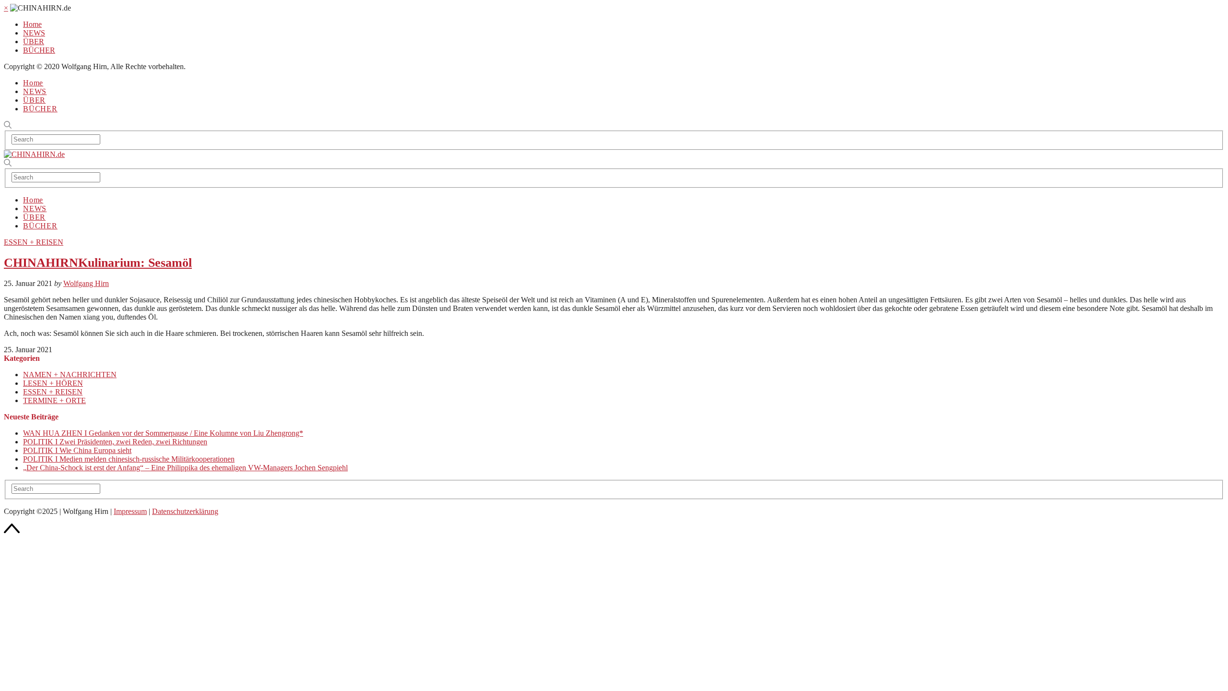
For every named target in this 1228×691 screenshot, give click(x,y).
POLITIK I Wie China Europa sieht (77, 450)
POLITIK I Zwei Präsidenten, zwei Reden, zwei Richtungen (115, 442)
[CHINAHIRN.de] (34, 154)
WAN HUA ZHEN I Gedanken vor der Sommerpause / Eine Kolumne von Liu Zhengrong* (163, 433)
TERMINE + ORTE (54, 400)
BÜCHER (39, 50)
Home (32, 24)
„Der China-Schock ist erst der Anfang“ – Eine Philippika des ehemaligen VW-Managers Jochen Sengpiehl (185, 468)
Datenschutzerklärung (185, 511)
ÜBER (33, 41)
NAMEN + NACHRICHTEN (70, 374)
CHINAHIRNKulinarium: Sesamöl (98, 263)
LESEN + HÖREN (53, 383)
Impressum (130, 511)
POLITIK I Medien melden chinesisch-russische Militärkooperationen (129, 459)
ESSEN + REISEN (33, 242)
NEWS (34, 33)
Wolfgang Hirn (86, 283)
